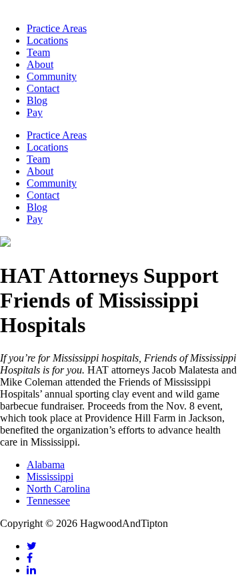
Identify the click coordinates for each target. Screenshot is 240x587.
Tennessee (48, 500)
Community (52, 76)
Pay (35, 112)
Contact (43, 88)
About (40, 64)
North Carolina (58, 488)
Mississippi (50, 476)
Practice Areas (57, 28)
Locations (47, 40)
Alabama (46, 464)
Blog (37, 100)
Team (38, 52)
